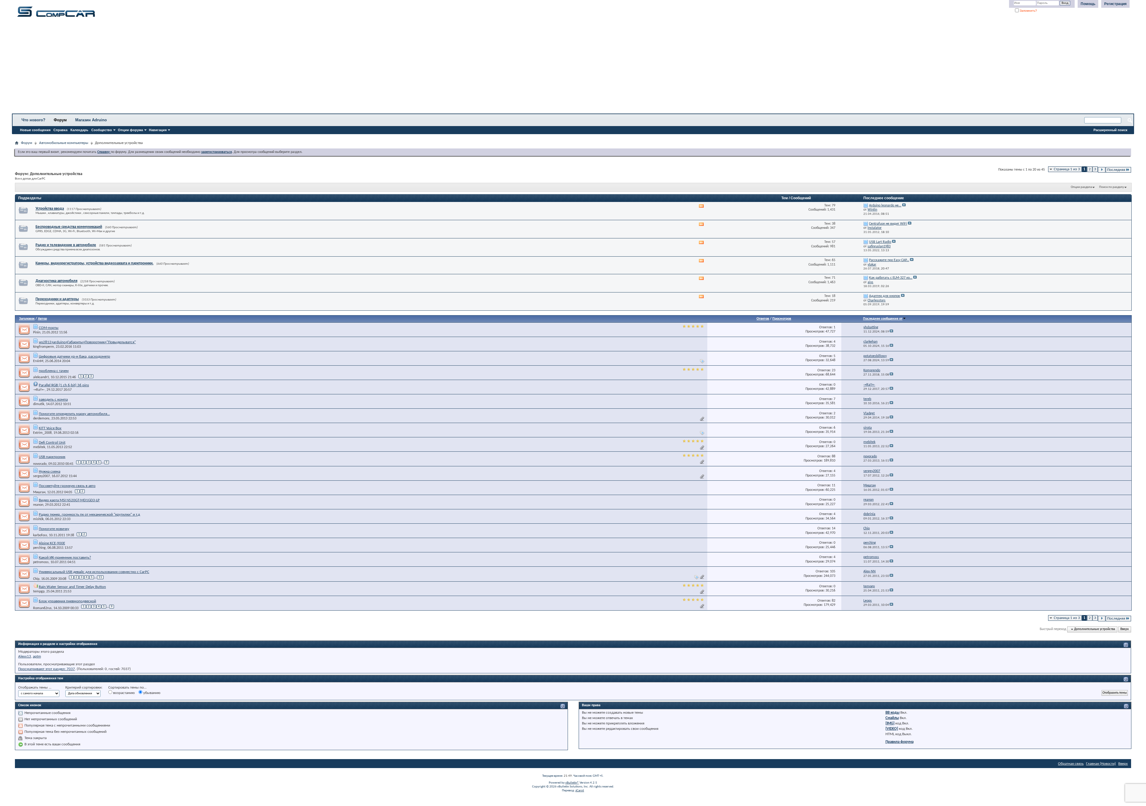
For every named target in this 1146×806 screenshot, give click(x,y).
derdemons (41, 418)
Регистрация (1115, 4)
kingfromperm (43, 347)
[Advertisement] (186, 67)
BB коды (892, 713)
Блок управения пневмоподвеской (67, 601)
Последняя (1116, 170)
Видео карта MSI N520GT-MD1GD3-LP (69, 500)
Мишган (39, 492)
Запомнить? (1028, 10)
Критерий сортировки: (83, 687)
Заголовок (27, 319)
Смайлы (892, 718)
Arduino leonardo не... (885, 205)
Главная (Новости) (1101, 764)
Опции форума (130, 130)
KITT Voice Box (50, 428)
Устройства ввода (50, 209)
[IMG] (889, 723)
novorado (40, 464)
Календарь (79, 130)
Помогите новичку (54, 529)
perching (39, 548)
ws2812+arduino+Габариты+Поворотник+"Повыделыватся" (87, 342)
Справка (60, 130)
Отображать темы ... (34, 687)
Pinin (36, 332)
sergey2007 (41, 476)
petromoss (41, 562)
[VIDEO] (891, 729)
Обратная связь (1071, 764)
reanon (38, 505)
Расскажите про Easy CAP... (889, 260)
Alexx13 (24, 656)
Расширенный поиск (1110, 130)
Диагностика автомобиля (56, 281)
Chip (36, 579)
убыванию (151, 693)
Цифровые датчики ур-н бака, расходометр (74, 356)
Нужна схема (49, 472)
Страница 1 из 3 (1067, 169)
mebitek (39, 447)
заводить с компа (53, 400)
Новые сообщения (35, 130)
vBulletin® (572, 782)
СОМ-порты (48, 328)
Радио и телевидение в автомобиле (66, 245)
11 (100, 577)
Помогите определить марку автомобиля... (74, 414)
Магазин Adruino (91, 120)
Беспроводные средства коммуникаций (69, 227)
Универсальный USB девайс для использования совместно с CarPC (94, 572)
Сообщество (101, 130)
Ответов (763, 319)
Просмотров (781, 319)
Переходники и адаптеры (57, 299)
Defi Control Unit (52, 443)
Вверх (1124, 629)
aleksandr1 (41, 377)
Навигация (158, 130)
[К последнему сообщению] (891, 331)
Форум (60, 120)
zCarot (579, 790)
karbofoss (40, 535)
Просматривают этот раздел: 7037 (46, 669)
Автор (42, 319)
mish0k (38, 519)
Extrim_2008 (42, 433)
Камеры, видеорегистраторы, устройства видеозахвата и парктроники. (94, 263)
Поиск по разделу (1111, 187)
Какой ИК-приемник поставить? (65, 558)
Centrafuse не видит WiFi (888, 224)
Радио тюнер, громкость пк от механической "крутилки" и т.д (89, 515)
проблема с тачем (54, 371)
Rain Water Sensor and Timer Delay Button (72, 587)
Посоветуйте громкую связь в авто (67, 486)
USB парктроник (52, 457)
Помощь (1088, 4)
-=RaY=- (39, 390)
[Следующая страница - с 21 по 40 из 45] (1101, 170)
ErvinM (38, 361)
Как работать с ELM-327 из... (890, 278)
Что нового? (33, 120)
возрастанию (123, 693)
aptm (37, 656)
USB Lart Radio (880, 242)
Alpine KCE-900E (52, 543)
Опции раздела (1081, 187)
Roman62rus (42, 608)
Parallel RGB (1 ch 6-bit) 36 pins (64, 385)
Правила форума (899, 742)
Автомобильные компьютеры (63, 143)
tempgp (38, 591)
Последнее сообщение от (882, 319)
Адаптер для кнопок (884, 296)
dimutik (38, 404)
